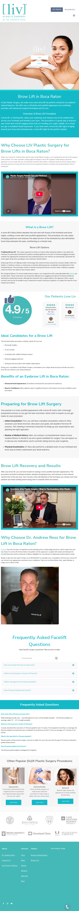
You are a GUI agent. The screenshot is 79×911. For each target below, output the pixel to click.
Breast (23, 866)
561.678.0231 (70, 10)
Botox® (71, 274)
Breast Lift (35, 860)
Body (23, 860)
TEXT (39, 64)
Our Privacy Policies (9, 866)
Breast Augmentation (39, 855)
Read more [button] (51, 314)
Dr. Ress (4, 549)
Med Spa (24, 876)
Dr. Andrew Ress (8, 855)
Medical (24, 871)
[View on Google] (51, 319)
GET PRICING (56, 9)
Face (23, 855)
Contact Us (6, 860)
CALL (39, 57)
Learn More (13, 802)
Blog (23, 881)
